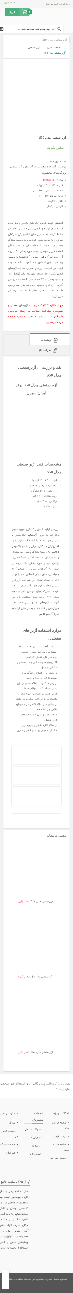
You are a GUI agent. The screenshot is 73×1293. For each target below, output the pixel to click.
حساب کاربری (9, 2)
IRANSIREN (49, 180)
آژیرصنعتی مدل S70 (42, 1052)
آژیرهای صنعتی (19, 305)
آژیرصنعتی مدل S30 (42, 902)
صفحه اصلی (54, 47)
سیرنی (21, 229)
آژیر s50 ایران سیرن (45, 167)
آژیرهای (45, 229)
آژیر (39, 234)
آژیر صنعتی (34, 47)
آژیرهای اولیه (55, 223)
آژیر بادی (28, 167)
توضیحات (46, 339)
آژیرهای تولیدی (46, 285)
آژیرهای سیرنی (34, 268)
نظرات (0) (45, 350)
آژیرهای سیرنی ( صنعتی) (33, 257)
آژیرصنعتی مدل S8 (42, 977)
